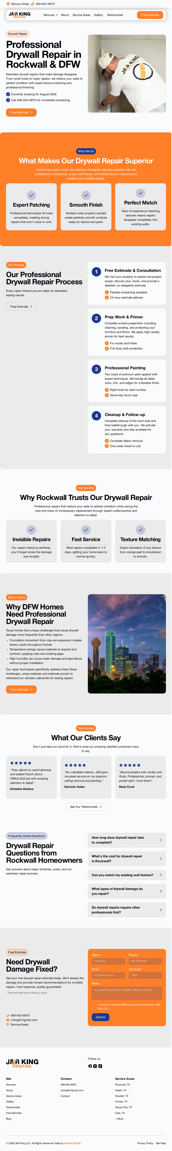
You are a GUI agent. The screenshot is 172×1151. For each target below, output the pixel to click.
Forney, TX (120, 1106)
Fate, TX (118, 1117)
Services (11, 1089)
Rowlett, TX (120, 1100)
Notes (94, 988)
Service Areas (20, 4)
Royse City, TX (122, 1112)
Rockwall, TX (121, 1089)
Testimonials (13, 1112)
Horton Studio (72, 1148)
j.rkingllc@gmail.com (24, 1024)
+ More (118, 1123)
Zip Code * (134, 974)
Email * (94, 974)
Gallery (10, 1106)
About (9, 1095)
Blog (8, 1123)
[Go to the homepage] (22, 1067)
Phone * (132, 959)
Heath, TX (119, 1095)
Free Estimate (14, 1117)
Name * (95, 959)
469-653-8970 (45, 4)
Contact (64, 1100)
